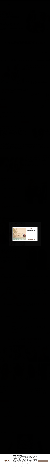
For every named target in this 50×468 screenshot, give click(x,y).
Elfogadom (43, 460)
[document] (25, 234)
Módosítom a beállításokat (17, 466)
